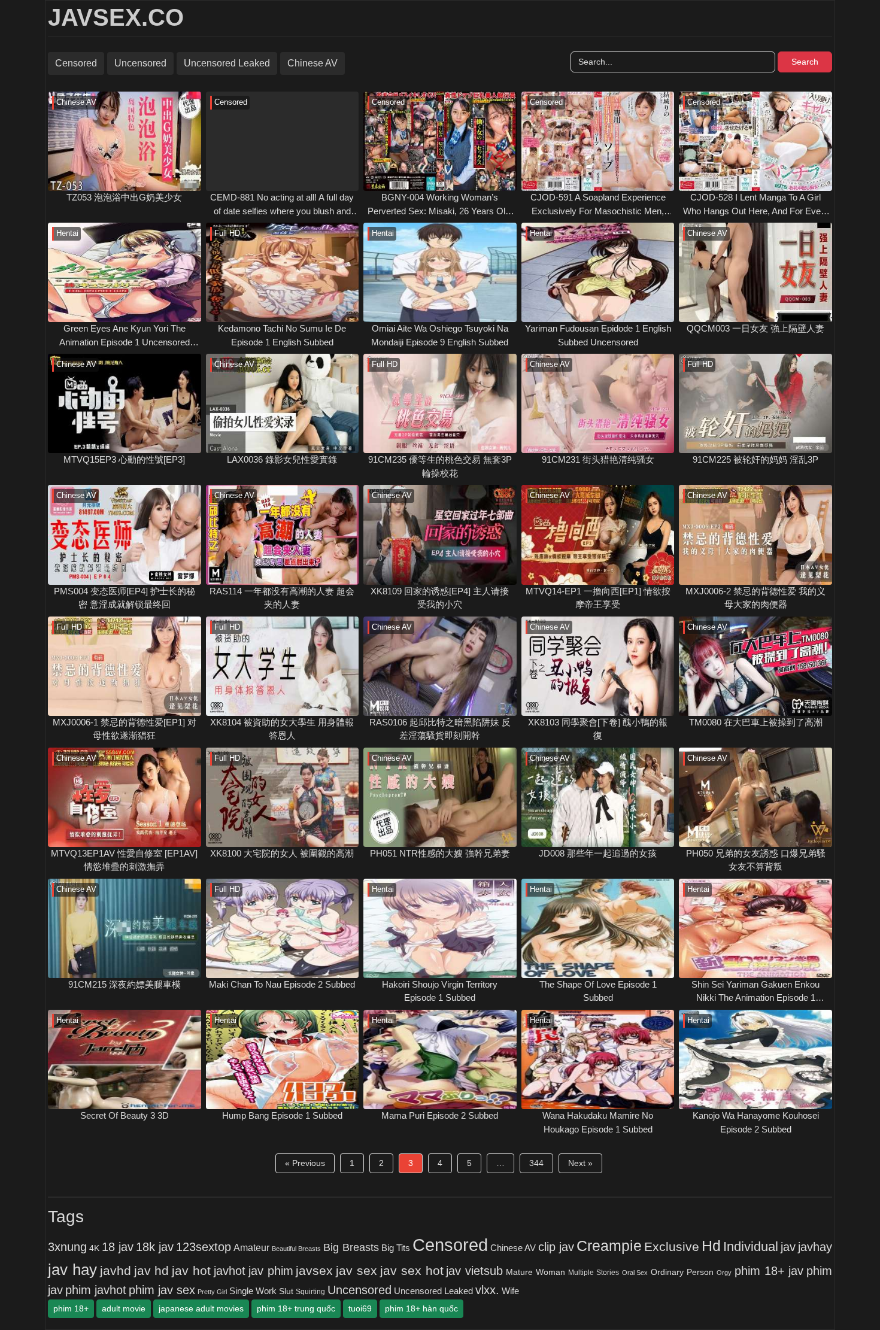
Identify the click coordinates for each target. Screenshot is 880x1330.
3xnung (67, 1246)
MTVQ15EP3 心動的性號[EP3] (124, 459)
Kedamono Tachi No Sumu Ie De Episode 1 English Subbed (282, 335)
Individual (750, 1246)
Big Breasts (350, 1247)
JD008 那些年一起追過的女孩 (598, 853)
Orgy (724, 1272)
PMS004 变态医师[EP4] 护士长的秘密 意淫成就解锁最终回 (124, 598)
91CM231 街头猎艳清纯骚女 (598, 459)
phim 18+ (71, 1308)
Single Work (253, 1291)
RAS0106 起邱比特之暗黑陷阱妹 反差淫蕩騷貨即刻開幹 (440, 729)
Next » (580, 1163)
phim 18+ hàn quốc (421, 1308)
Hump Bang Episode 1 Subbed (282, 1115)
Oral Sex (635, 1272)
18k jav (155, 1246)
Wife (510, 1291)
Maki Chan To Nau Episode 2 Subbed (282, 984)
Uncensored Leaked (227, 63)
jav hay (72, 1269)
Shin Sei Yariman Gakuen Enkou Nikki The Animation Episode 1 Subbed (755, 992)
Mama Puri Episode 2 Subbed (439, 1115)
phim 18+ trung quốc (296, 1308)
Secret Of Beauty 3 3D (124, 1115)
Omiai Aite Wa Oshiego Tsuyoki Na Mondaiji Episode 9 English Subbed (439, 335)
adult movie (123, 1308)
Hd (711, 1245)
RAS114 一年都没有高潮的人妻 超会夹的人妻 (282, 598)
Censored (76, 63)
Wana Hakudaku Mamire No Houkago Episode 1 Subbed (597, 1122)
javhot (229, 1270)
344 (536, 1163)
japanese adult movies (201, 1308)
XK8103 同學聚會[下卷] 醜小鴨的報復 (597, 729)
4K (94, 1248)
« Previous (305, 1163)
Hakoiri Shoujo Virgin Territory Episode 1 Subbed (439, 991)
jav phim (270, 1270)
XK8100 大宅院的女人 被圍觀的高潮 (282, 853)
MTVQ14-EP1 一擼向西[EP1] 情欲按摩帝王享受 (598, 598)
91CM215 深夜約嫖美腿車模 (124, 984)
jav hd (151, 1270)
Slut (286, 1291)
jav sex (356, 1270)
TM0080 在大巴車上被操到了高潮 (756, 722)
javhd (115, 1270)
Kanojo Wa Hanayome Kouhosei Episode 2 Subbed (756, 1122)
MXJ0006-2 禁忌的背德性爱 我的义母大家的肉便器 (755, 598)
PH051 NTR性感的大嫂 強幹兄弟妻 (440, 853)
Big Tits (395, 1248)
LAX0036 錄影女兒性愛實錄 (282, 459)
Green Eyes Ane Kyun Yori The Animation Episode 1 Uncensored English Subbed (124, 336)
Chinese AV (312, 63)
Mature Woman (535, 1272)
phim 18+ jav (769, 1270)
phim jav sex (162, 1289)
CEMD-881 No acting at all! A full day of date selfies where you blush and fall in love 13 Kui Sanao (282, 205)
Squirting (310, 1291)
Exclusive (671, 1247)
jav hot (191, 1270)
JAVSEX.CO (116, 17)
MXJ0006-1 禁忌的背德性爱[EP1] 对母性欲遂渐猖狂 (124, 729)
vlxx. (487, 1289)
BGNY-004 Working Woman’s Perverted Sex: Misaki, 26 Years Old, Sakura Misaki (440, 205)
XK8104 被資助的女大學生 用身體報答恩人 (282, 729)
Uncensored (140, 63)
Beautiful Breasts (296, 1248)
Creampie (609, 1246)
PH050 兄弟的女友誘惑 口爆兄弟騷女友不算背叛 (756, 860)
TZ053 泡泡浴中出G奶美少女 (124, 197)
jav (788, 1246)
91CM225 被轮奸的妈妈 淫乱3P (755, 459)
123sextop (203, 1246)
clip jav (556, 1246)
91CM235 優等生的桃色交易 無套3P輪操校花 (440, 466)
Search (804, 61)
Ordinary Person (682, 1272)
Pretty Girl (212, 1291)
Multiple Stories (593, 1272)
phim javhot (95, 1289)
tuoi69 (360, 1308)
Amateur (251, 1247)
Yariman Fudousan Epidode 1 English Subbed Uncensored (598, 335)
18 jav (117, 1246)
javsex (314, 1270)
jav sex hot (412, 1270)
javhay (815, 1246)
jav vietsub (474, 1270)
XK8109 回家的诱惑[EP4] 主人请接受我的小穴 (440, 598)
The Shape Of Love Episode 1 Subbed (598, 991)
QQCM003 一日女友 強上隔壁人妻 (755, 328)
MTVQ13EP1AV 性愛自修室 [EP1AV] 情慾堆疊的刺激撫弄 (124, 860)
